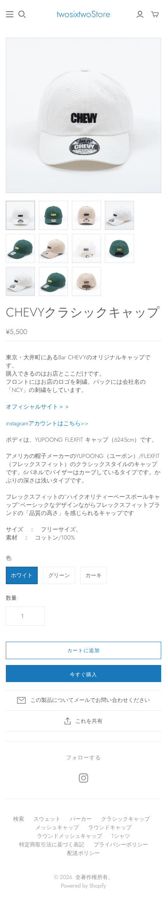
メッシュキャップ (57, 827)
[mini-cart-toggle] (155, 14)
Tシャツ (120, 836)
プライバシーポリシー (121, 844)
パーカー (81, 819)
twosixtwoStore (83, 14)
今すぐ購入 (83, 674)
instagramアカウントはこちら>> (47, 423)
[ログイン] (140, 14)
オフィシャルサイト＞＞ (38, 406)
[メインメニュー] (10, 14)
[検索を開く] (22, 14)
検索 (18, 819)
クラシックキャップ (125, 819)
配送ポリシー (83, 853)
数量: (12, 598)
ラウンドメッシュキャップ (69, 836)
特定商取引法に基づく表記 (51, 844)
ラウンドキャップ (110, 827)
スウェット (47, 819)
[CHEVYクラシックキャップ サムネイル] (20, 215)
